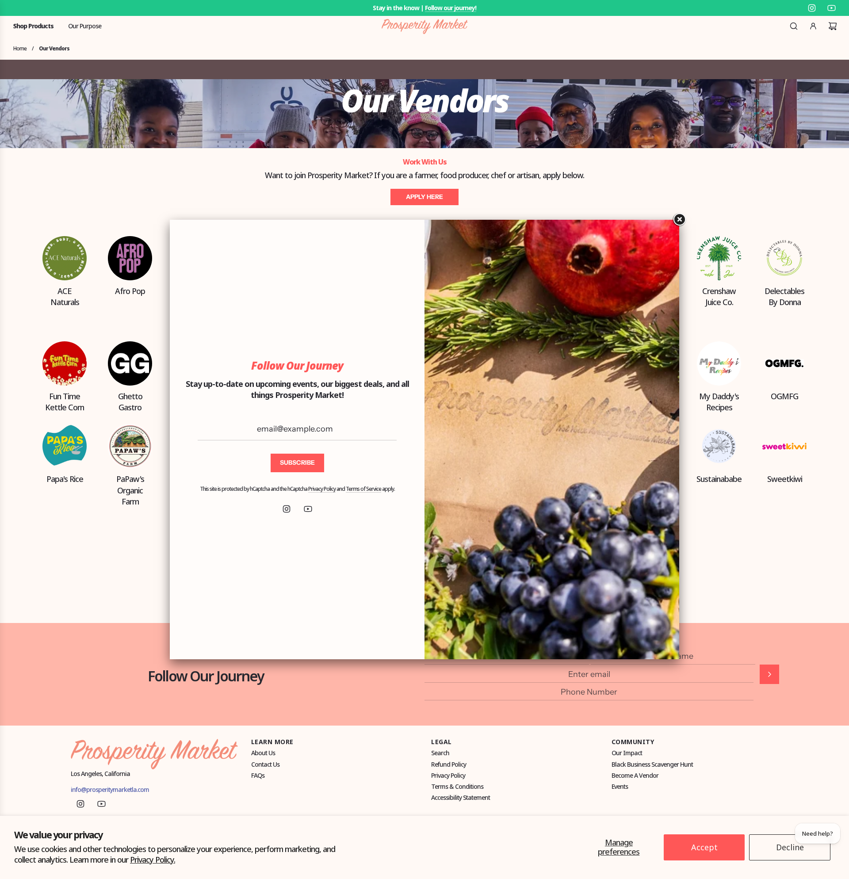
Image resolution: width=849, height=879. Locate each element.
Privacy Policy (322, 489)
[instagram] (286, 509)
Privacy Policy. (152, 859)
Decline (790, 847)
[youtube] (307, 509)
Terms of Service (363, 489)
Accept (704, 847)
